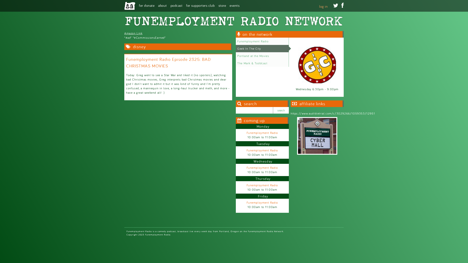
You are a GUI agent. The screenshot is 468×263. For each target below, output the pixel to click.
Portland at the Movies (253, 56)
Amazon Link (133, 33)
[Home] (129, 6)
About (162, 5)
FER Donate (146, 5)
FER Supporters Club (200, 5)
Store (222, 5)
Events (234, 5)
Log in (323, 6)
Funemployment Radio (253, 41)
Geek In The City (249, 48)
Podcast (177, 5)
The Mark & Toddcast (252, 63)
